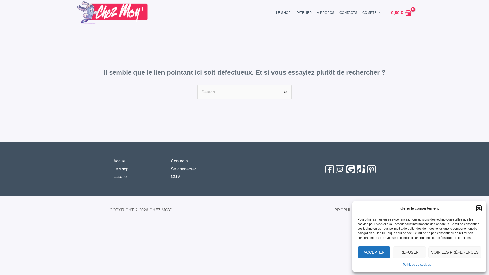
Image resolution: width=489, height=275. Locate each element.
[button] (478, 208)
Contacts (179, 161)
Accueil (120, 161)
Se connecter (183, 169)
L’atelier (120, 176)
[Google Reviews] (350, 169)
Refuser (409, 252)
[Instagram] (340, 169)
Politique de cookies (417, 264)
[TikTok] (361, 169)
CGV (175, 176)
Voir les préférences (455, 252)
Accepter (374, 252)
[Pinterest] (371, 169)
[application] (379, 13)
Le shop (120, 169)
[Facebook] (329, 169)
